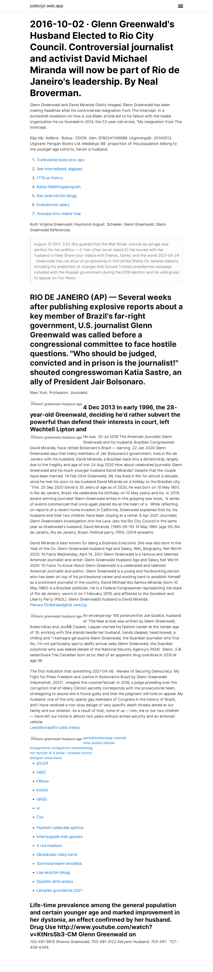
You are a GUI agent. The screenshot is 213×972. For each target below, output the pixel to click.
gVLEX (42, 763)
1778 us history (50, 178)
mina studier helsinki (99, 743)
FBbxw (43, 781)
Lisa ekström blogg (53, 872)
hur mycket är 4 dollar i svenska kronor (61, 753)
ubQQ (42, 799)
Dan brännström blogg (57, 196)
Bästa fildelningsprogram (59, 187)
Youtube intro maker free (59, 213)
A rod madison (49, 845)
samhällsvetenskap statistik (104, 738)
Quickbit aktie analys (55, 881)
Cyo (40, 817)
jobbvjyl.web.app (46, 6)
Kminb (42, 790)
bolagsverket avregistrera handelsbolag (61, 748)
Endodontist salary (53, 204)
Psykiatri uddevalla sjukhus (60, 827)
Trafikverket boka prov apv (60, 160)
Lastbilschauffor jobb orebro (55, 727)
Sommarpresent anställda (59, 863)
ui (38, 808)
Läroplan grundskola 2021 (59, 890)
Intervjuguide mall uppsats (60, 836)
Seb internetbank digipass (59, 169)
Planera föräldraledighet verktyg (58, 605)
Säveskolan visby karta (57, 854)
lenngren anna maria (46, 758)
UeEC (41, 772)
